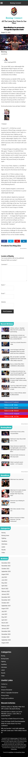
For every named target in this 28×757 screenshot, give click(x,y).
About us (3, 687)
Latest (3, 547)
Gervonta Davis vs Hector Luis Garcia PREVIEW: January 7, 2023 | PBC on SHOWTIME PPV (11, 713)
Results (4, 549)
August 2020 (5, 642)
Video (3, 552)
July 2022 (4, 577)
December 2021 (6, 597)
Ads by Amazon (23, 248)
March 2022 (5, 588)
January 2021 (5, 628)
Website (3, 302)
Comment (4, 264)
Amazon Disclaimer (6, 689)
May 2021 (4, 617)
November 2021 (6, 600)
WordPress (10, 752)
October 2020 (5, 637)
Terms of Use (21, 747)
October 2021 (5, 602)
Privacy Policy (5, 695)
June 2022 (4, 580)
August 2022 (5, 574)
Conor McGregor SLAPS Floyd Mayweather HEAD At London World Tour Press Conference (13, 723)
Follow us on (11, 402)
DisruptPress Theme (20, 752)
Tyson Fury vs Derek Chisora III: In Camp (12, 718)
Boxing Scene (5, 535)
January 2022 (5, 594)
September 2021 (6, 605)
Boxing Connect (15, 3)
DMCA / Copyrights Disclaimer (9, 692)
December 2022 (6, 563)
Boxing (4, 52)
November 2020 (6, 634)
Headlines (4, 541)
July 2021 (4, 611)
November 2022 (6, 565)
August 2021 (5, 608)
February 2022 (6, 591)
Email (3, 293)
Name (3, 285)
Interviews (4, 544)
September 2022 (6, 571)
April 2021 (4, 620)
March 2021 (5, 622)
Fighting (4, 538)
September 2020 (6, 640)
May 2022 (4, 583)
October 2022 (5, 568)
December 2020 (6, 631)
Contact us (4, 684)
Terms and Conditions (7, 698)
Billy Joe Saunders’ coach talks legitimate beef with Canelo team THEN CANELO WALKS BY (14, 730)
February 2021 (6, 625)
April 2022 (4, 585)
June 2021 (4, 614)
